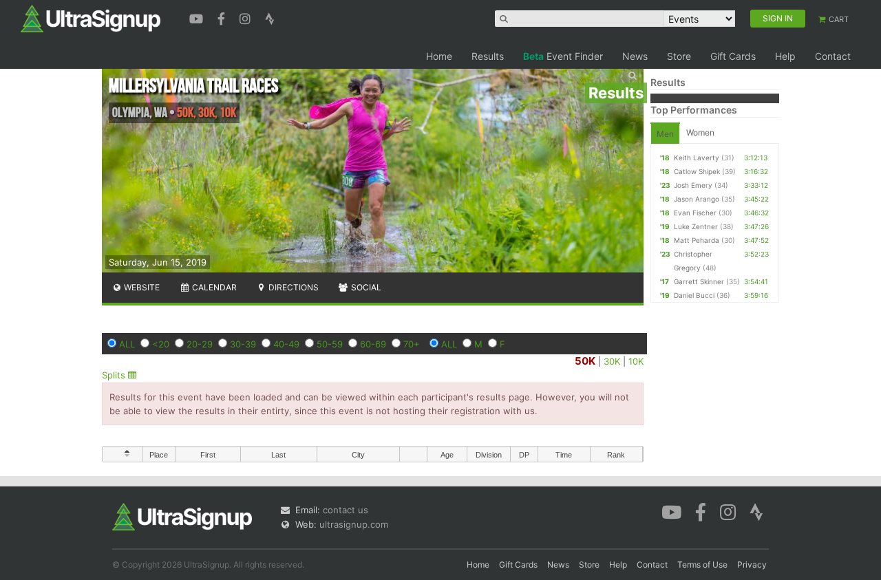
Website (141, 287)
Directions (292, 287)
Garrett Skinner (699, 281)
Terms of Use (702, 564)
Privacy (752, 564)
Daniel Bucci (694, 295)
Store (679, 56)
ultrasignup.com (353, 524)
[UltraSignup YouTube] (198, 17)
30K (612, 361)
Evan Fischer (695, 212)
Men (665, 134)
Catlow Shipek (697, 171)
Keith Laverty (696, 157)
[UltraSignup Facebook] (223, 17)
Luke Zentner (696, 226)
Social (365, 287)
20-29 (200, 344)
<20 (160, 344)
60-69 (373, 344)
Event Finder (563, 56)
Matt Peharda (696, 240)
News (635, 56)
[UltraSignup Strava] (269, 17)
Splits (115, 374)
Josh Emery (693, 185)
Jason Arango (696, 199)
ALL (127, 344)
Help (785, 56)
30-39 (243, 344)
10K (636, 361)
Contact (833, 56)
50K (585, 360)
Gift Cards (733, 56)
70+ (411, 344)
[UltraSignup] (90, 17)
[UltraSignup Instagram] (246, 17)
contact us (345, 509)
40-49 (286, 344)
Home (439, 56)
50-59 (330, 344)
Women (700, 132)
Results (487, 56)
